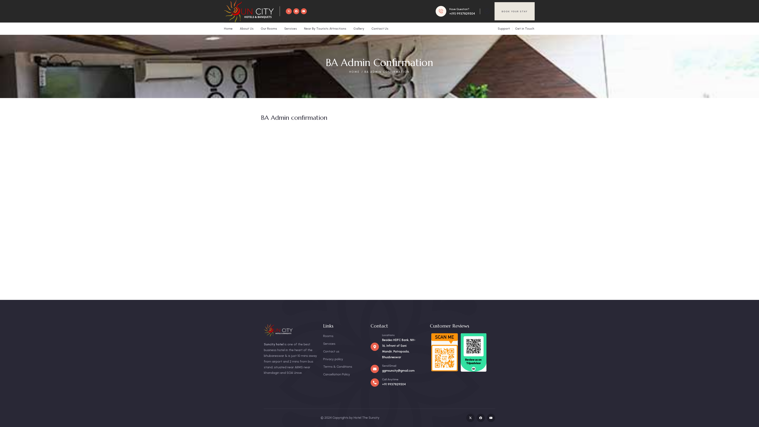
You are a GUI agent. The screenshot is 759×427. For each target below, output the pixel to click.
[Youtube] (304, 11)
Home (354, 72)
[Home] (249, 11)
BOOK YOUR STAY (515, 11)
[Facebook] (296, 11)
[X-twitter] (289, 11)
